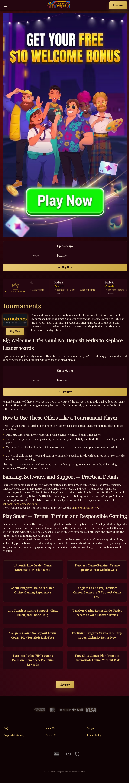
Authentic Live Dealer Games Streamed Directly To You (33, 567)
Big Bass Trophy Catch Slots (114, 289)
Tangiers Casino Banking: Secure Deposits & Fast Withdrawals (97, 567)
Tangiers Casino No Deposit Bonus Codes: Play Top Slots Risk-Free (32, 635)
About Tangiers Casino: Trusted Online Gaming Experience (33, 590)
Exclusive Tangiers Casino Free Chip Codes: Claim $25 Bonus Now (97, 635)
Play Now (118, 5)
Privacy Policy (94, 735)
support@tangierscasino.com (20, 503)
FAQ (6, 728)
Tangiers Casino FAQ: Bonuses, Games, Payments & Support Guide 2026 (97, 592)
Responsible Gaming (14, 735)
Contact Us (51, 735)
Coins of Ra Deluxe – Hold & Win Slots (68, 289)
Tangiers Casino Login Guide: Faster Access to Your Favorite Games (97, 613)
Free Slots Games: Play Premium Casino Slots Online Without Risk (97, 658)
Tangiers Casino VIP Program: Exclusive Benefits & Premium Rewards (33, 660)
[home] (59, 8)
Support (91, 728)
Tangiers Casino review (85, 507)
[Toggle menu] (6, 5)
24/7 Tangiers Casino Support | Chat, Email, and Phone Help (33, 613)
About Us (50, 728)
